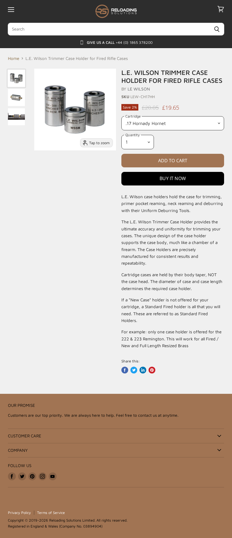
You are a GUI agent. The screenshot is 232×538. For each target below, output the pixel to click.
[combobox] (108, 29)
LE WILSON (139, 89)
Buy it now (173, 178)
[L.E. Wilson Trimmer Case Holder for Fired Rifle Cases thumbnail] (16, 78)
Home (13, 58)
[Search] (216, 29)
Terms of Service (51, 512)
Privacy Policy (19, 512)
